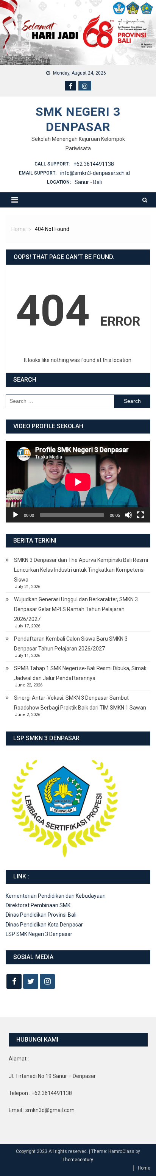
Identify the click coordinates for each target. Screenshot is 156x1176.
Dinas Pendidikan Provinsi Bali (41, 915)
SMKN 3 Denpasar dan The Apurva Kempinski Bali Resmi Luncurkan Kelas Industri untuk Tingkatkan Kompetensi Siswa (81, 570)
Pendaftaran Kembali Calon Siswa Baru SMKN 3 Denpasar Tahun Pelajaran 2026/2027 (71, 644)
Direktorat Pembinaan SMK (38, 905)
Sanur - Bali (88, 182)
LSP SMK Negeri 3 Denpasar (39, 934)
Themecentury (77, 1159)
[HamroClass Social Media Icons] (14, 981)
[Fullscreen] (140, 515)
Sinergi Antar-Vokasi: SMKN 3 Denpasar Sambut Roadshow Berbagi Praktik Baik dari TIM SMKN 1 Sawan (80, 703)
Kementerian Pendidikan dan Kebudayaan (56, 896)
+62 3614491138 (93, 164)
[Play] (15, 515)
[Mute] (128, 515)
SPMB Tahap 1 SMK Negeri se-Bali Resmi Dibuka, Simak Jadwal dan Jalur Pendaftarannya (80, 673)
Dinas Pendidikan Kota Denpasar (44, 925)
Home (144, 1168)
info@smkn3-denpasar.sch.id (95, 173)
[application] (78, 481)
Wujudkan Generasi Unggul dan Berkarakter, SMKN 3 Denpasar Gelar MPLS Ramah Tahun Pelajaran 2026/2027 (76, 609)
